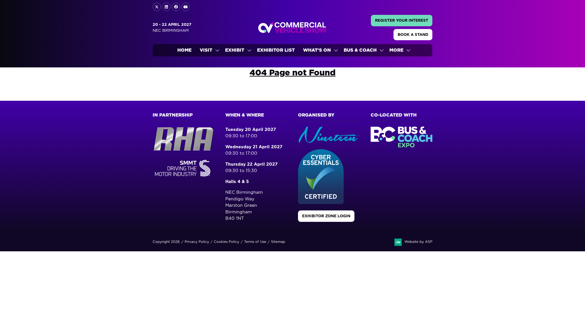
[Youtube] (185, 7)
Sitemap (278, 242)
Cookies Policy (226, 242)
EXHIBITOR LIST (276, 50)
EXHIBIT (234, 50)
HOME (184, 50)
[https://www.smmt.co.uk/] (183, 177)
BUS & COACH (360, 50)
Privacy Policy (197, 242)
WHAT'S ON (317, 50)
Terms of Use (255, 242)
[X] (157, 7)
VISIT (206, 50)
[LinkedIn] (166, 7)
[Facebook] (176, 7)
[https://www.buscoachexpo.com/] (401, 146)
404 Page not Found (292, 73)
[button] (401, 20)
